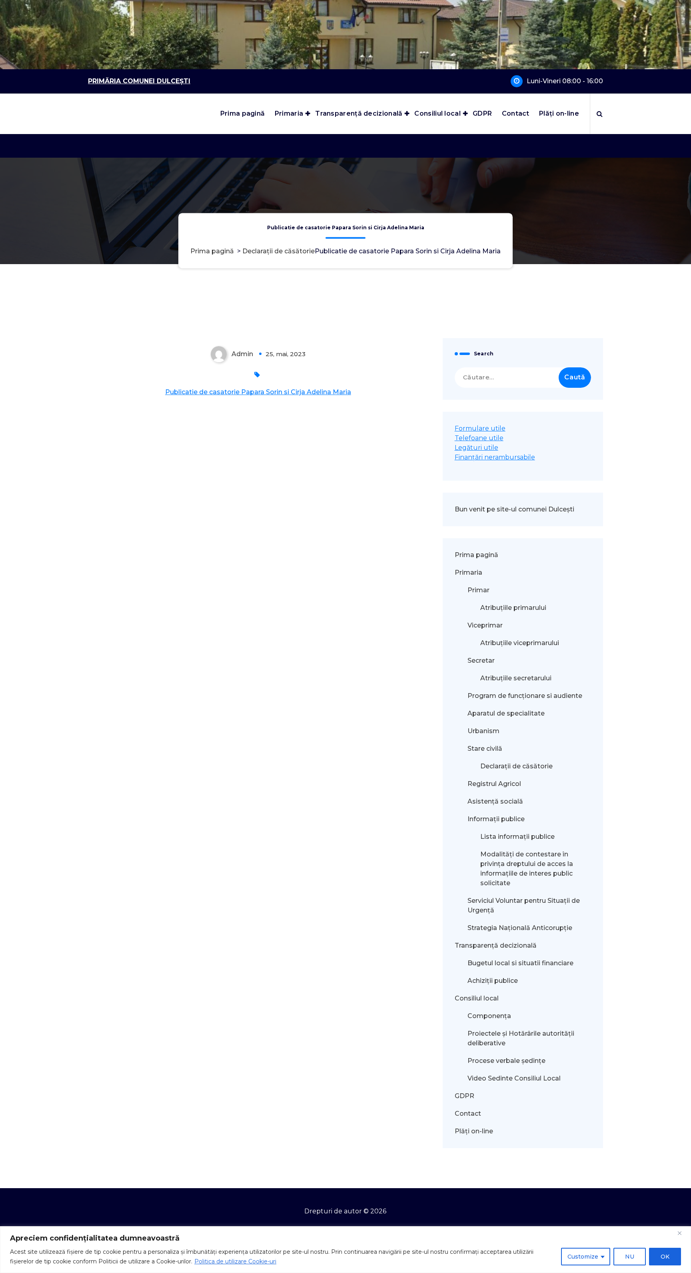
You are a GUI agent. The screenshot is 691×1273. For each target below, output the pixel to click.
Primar (478, 590)
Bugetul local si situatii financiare (520, 963)
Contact (515, 113)
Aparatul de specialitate (506, 713)
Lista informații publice (517, 836)
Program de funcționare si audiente (524, 696)
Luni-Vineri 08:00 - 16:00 (565, 81)
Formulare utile (480, 428)
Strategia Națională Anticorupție (519, 928)
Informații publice (496, 819)
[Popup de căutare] (599, 114)
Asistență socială (495, 801)
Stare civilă (484, 748)
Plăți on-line (559, 113)
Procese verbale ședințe (506, 1061)
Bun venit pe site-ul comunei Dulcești (514, 509)
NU (629, 1256)
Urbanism (483, 731)
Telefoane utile (479, 438)
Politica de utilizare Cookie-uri (235, 1261)
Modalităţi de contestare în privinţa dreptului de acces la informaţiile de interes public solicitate (526, 868)
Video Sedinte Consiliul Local (514, 1078)
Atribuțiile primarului (513, 607)
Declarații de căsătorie (278, 251)
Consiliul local (437, 113)
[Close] (682, 1233)
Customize (582, 1256)
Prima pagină (242, 113)
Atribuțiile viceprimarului (519, 643)
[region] (345, 1249)
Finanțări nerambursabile (495, 457)
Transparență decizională (358, 113)
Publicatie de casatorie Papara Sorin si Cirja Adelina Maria (258, 392)
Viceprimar (485, 625)
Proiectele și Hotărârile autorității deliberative (520, 1038)
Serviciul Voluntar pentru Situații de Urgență (523, 905)
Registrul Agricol (495, 784)
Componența (489, 1016)
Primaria (289, 113)
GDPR (482, 113)
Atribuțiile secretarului (515, 678)
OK (665, 1256)
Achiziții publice (492, 980)
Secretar (481, 660)
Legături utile (476, 447)
